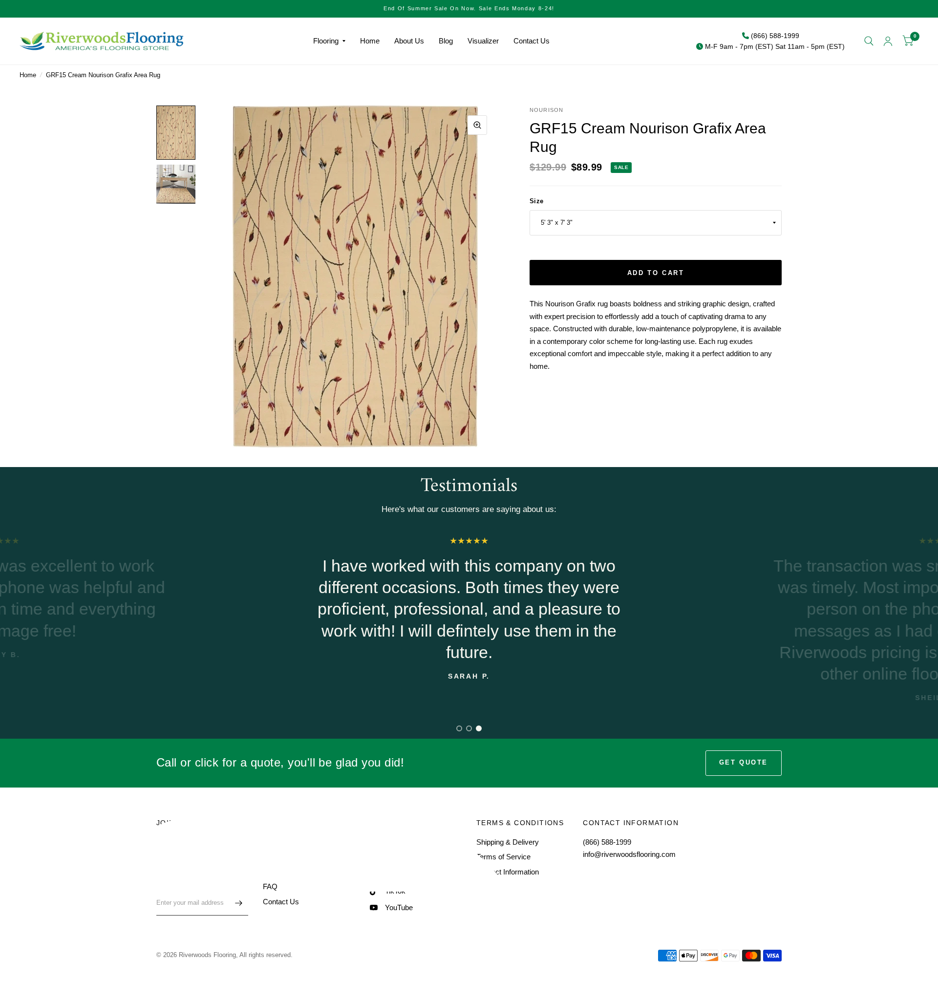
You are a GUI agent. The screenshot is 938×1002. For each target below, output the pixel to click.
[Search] (868, 41)
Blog (446, 41)
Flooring (326, 41)
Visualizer (483, 41)
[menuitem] (329, 41)
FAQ (270, 886)
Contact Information (507, 872)
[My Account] (887, 41)
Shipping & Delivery (507, 842)
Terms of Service (503, 857)
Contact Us (531, 41)
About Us (409, 41)
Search (274, 842)
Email (164, 884)
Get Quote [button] (743, 762)
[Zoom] (477, 125)
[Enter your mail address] (238, 903)
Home (370, 41)
